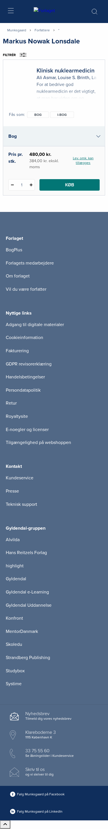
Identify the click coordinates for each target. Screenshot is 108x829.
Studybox (15, 671)
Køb (69, 185)
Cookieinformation (24, 337)
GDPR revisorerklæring (29, 364)
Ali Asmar (46, 78)
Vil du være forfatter (26, 289)
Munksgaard (16, 30)
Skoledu (14, 644)
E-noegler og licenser (27, 429)
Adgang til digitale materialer (35, 325)
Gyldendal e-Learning (27, 592)
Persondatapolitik (23, 390)
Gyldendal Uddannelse (29, 605)
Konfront (14, 618)
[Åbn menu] (10, 11)
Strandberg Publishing (28, 657)
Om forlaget (18, 276)
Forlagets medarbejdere (30, 263)
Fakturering (17, 351)
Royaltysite (17, 416)
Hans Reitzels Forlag (26, 553)
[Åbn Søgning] (94, 11)
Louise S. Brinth (73, 78)
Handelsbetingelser (25, 377)
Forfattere (42, 30)
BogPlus (14, 250)
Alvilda (13, 540)
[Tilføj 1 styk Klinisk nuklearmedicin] (31, 184)
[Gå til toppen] (5, 824)
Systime (14, 684)
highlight (15, 566)
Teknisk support (21, 504)
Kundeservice (19, 478)
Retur (11, 403)
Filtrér (9, 55)
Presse (12, 491)
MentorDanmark (22, 631)
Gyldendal (16, 579)
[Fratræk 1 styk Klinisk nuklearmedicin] (12, 184)
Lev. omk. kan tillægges (83, 160)
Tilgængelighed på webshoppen (38, 442)
